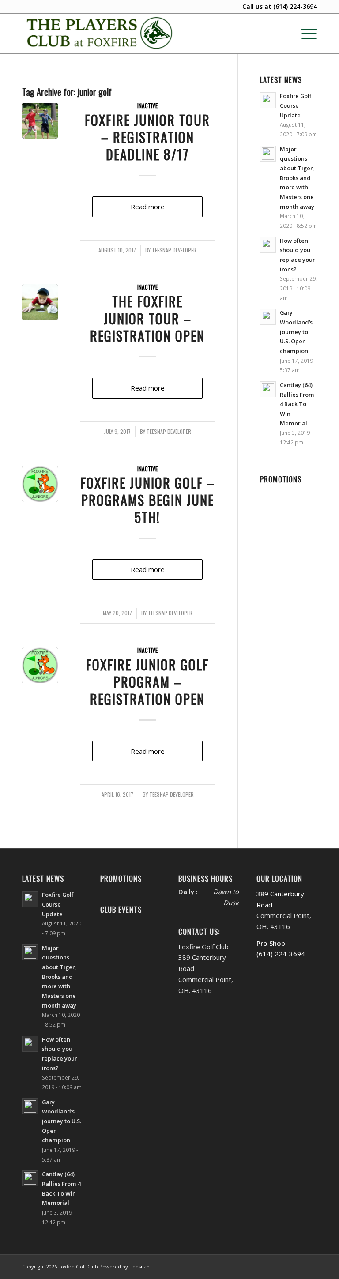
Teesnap (139, 1266)
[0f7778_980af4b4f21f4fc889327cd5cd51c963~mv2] (40, 121)
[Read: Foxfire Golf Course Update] (268, 100)
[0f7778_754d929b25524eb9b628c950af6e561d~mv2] (40, 302)
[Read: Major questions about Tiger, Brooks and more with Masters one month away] (268, 154)
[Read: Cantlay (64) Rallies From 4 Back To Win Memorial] (268, 389)
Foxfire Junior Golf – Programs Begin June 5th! (147, 500)
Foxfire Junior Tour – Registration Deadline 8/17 (147, 137)
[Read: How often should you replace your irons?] (268, 245)
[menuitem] (305, 33)
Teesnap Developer (174, 250)
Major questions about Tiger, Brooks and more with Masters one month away (297, 178)
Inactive (147, 105)
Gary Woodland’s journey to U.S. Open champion (296, 331)
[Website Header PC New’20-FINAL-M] (100, 33)
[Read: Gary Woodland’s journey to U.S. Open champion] (268, 317)
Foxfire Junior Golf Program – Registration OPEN (147, 682)
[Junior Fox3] (40, 484)
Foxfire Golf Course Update (296, 105)
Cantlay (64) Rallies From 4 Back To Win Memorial (297, 404)
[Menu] (305, 33)
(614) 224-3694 (295, 6)
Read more (148, 206)
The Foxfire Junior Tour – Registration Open (147, 318)
